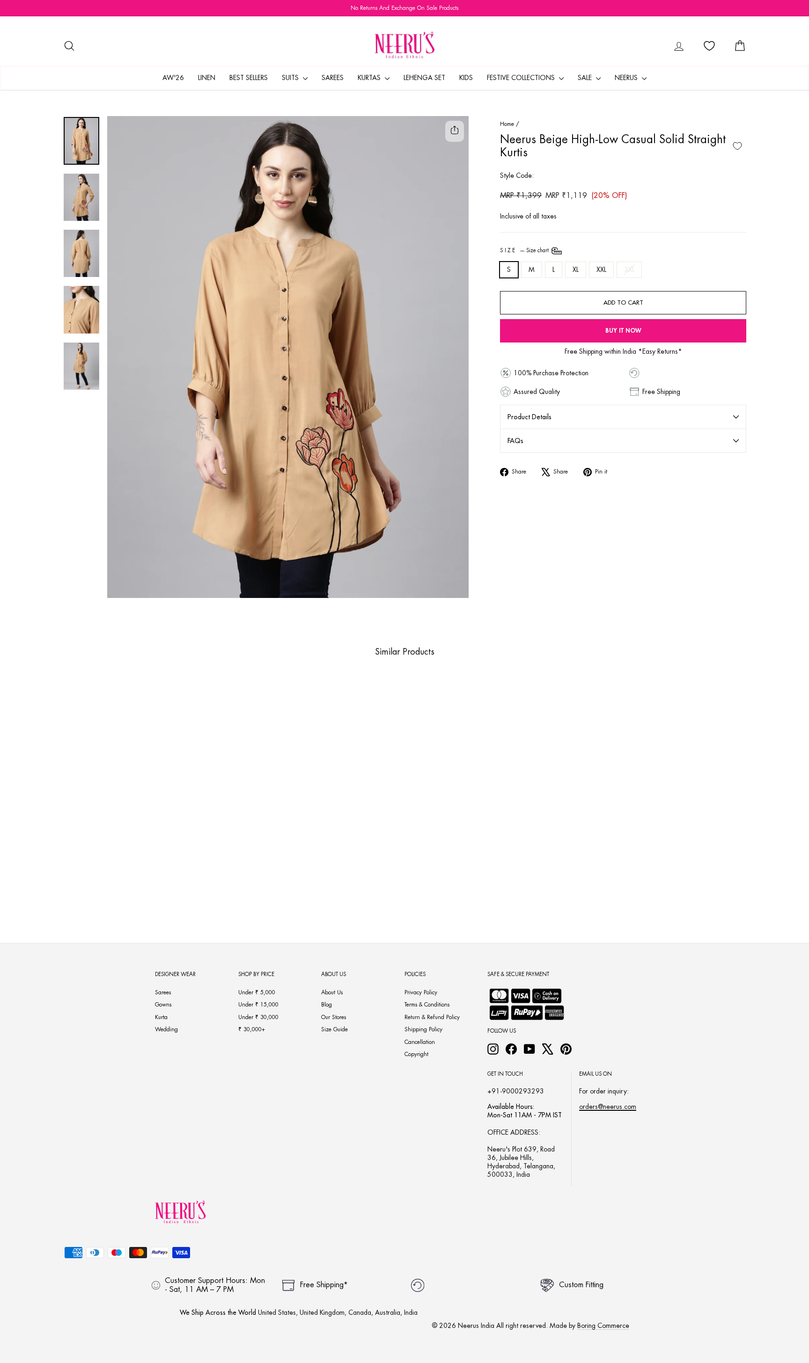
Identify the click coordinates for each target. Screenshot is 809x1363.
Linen (206, 77)
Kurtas (370, 77)
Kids (466, 77)
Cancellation (419, 1042)
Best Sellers (248, 77)
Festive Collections (522, 77)
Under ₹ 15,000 (258, 1004)
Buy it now (623, 331)
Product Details (529, 417)
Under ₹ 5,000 (256, 992)
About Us (332, 992)
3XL (629, 269)
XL (576, 269)
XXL (601, 269)
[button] (129, 876)
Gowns (163, 1004)
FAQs (515, 440)
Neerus (627, 77)
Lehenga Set (424, 77)
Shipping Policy (423, 1029)
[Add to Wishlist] (737, 146)
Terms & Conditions (426, 1004)
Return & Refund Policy (432, 1017)
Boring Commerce (603, 1325)
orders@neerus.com (607, 1106)
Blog (326, 1004)
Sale (586, 77)
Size (525, 250)
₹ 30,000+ (251, 1029)
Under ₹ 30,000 (258, 1017)
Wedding (166, 1029)
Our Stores (333, 1017)
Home (507, 124)
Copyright (416, 1054)
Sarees (333, 77)
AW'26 (173, 77)
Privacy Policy (420, 992)
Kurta (161, 1017)
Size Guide (334, 1029)
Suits (291, 77)
